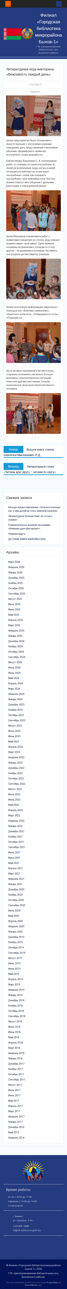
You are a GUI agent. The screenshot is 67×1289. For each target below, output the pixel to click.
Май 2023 (13, 741)
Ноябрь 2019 (15, 942)
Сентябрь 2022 (16, 783)
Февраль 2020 (16, 926)
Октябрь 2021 (16, 842)
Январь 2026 (15, 572)
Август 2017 (15, 1085)
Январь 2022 (15, 826)
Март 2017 (14, 1111)
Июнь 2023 (14, 736)
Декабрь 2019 (16, 937)
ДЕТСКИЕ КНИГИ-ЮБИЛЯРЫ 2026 (27, 539)
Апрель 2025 (15, 620)
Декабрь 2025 (16, 577)
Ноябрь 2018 (15, 1005)
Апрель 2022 (15, 810)
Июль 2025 (14, 604)
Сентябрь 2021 (16, 847)
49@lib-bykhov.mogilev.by (27, 1230)
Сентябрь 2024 (16, 657)
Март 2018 (14, 1048)
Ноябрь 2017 (15, 1069)
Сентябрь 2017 (16, 1079)
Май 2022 (13, 805)
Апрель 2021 (15, 868)
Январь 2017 (15, 1121)
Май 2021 (13, 863)
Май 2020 (13, 915)
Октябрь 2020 (16, 900)
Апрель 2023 (15, 746)
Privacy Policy (52, 1283)
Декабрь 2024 (16, 641)
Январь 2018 (15, 1058)
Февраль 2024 (16, 694)
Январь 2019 (15, 995)
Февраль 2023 (16, 757)
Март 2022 (14, 815)
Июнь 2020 (14, 910)
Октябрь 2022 (16, 778)
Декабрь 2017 (16, 1063)
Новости (35, 91)
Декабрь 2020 (16, 889)
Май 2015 (13, 1132)
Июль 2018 (14, 1026)
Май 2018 (13, 1037)
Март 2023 (14, 752)
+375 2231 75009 (21, 1226)
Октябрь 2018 (16, 1011)
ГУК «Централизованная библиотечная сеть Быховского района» (33, 1275)
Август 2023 (15, 725)
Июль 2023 (14, 731)
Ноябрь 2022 (15, 773)
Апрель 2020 (15, 921)
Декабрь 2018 (16, 1000)
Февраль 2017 (16, 1116)
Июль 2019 (14, 963)
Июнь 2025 (14, 609)
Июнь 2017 (14, 1095)
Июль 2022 (14, 794)
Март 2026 (14, 562)
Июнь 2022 (14, 799)
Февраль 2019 (16, 989)
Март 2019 (14, 984)
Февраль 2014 (16, 1137)
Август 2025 (15, 599)
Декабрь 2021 (16, 831)
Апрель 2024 (15, 683)
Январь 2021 (15, 884)
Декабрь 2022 (16, 768)
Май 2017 (13, 1100)
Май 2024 (13, 678)
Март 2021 (14, 873)
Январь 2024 (15, 699)
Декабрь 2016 (16, 1127)
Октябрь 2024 (16, 651)
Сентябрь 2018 (16, 1016)
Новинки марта (16, 533)
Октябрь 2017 (16, 1074)
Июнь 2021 (14, 857)
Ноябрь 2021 (15, 836)
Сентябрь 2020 (16, 905)
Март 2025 (14, 625)
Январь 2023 (15, 762)
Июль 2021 (14, 852)
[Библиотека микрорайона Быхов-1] (33, 1179)
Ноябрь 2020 (15, 894)
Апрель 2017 (15, 1106)
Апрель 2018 (15, 1042)
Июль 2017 (14, 1090)
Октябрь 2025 (16, 588)
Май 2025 (13, 614)
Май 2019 (13, 974)
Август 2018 (15, 1021)
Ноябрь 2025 (15, 583)
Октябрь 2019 (16, 947)
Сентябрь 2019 (16, 952)
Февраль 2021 (16, 879)
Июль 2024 (14, 667)
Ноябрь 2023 (15, 709)
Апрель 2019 (15, 979)
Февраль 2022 (16, 820)
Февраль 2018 (16, 1053)
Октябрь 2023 (16, 715)
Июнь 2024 (14, 673)
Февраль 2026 (16, 567)
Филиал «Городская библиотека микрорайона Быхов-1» (48, 28)
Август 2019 (15, 958)
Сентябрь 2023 (16, 720)
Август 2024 (15, 662)
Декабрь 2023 (16, 704)
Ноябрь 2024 (15, 646)
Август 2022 (15, 789)
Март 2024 (14, 688)
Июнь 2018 (14, 1032)
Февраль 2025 (16, 630)
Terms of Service (31, 1285)
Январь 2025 (15, 636)
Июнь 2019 (14, 968)
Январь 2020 (15, 931)
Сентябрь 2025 (16, 593)
